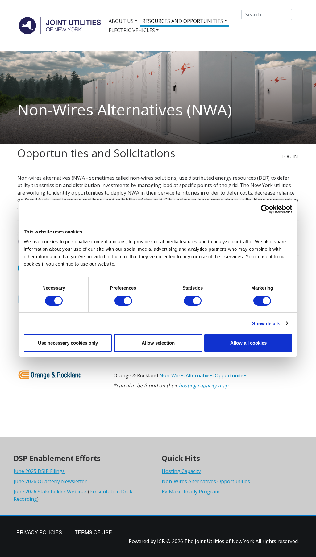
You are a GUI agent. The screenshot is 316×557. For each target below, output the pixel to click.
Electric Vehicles (132, 30)
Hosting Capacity (181, 471)
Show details (266, 323)
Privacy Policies (39, 532)
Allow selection (158, 343)
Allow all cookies (248, 343)
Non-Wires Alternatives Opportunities (202, 375)
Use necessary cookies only (68, 343)
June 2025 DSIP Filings (39, 471)
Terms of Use (93, 532)
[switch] (123, 301)
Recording (25, 499)
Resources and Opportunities (182, 21)
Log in (289, 156)
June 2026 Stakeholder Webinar (50, 491)
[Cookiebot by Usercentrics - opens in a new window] (265, 209)
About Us (121, 21)
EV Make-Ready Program (190, 491)
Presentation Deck (110, 491)
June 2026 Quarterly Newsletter (50, 481)
